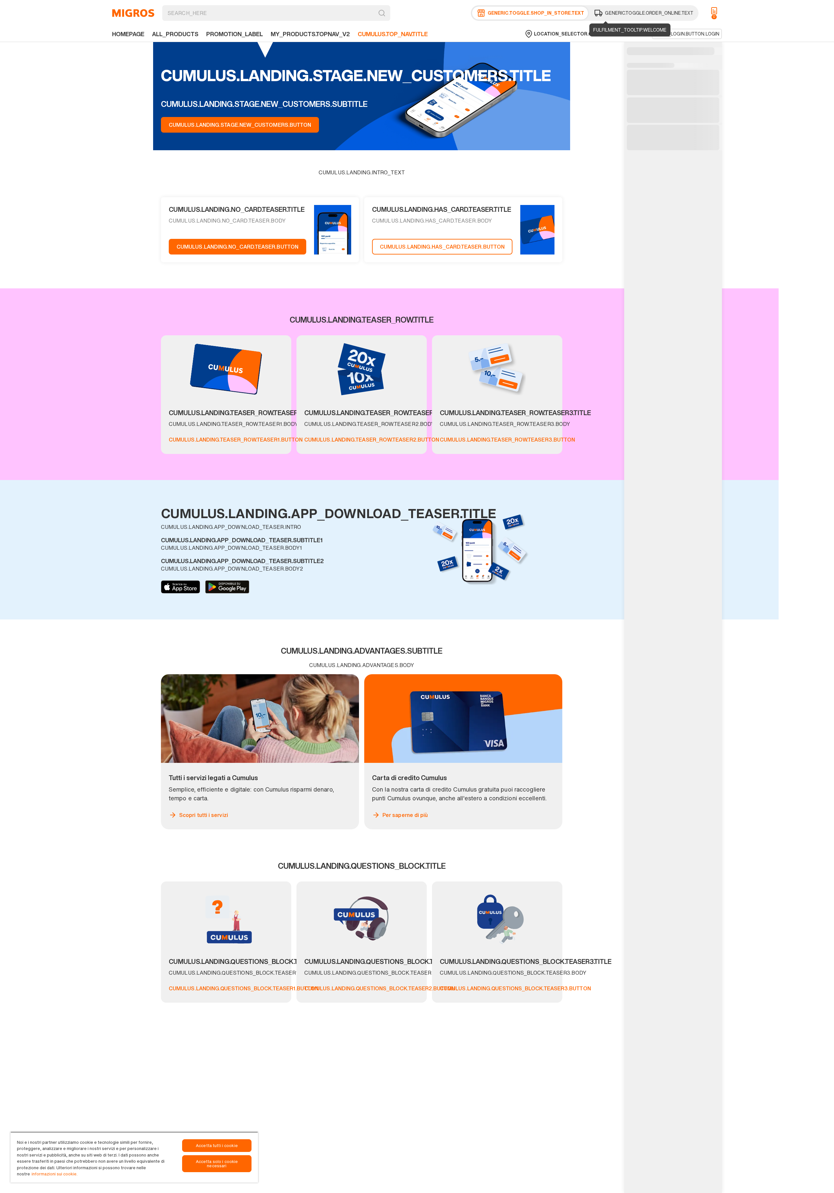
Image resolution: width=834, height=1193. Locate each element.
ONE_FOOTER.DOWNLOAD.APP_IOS (180, 586)
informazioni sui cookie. (55, 1174)
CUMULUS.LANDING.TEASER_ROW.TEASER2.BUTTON (371, 440)
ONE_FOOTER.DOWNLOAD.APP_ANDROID (227, 586)
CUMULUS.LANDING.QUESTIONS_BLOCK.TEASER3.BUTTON (515, 988)
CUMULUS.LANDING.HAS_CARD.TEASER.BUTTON (442, 247)
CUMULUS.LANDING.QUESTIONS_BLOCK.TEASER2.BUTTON (379, 988)
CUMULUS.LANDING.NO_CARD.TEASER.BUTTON (237, 247)
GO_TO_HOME (133, 13)
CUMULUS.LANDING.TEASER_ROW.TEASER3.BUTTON (507, 440)
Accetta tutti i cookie (217, 1145)
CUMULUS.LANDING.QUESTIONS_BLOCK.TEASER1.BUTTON (244, 988)
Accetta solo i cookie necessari (217, 1163)
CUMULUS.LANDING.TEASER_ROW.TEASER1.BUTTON (236, 440)
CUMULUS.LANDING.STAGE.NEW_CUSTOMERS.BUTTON (240, 125)
